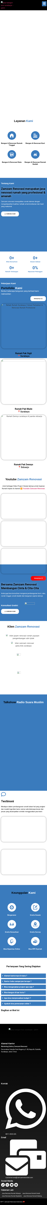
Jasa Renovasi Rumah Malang (32, 1196)
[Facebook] (16, 1185)
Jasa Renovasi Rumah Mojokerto (12, 1196)
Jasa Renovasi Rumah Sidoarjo (11, 1193)
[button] (44, 3)
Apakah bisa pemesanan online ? (17, 1004)
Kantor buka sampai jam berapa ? (17, 981)
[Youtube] (12, 1185)
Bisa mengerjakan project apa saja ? (19, 987)
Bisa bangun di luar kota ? (14, 992)
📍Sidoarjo (23, 467)
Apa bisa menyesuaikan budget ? (17, 998)
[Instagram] (7, 1185)
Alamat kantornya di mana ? (15, 976)
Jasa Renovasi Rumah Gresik (31, 1193)
